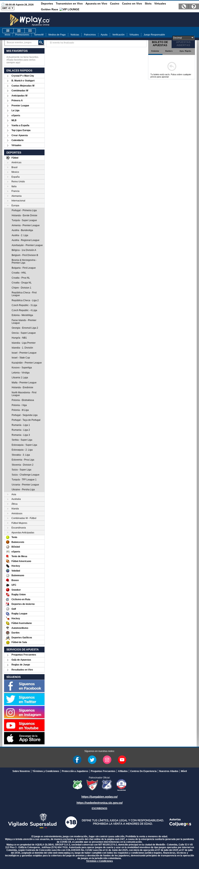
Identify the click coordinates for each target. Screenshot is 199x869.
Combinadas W (19, 90)
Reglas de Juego (20, 664)
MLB (14, 120)
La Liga (15, 110)
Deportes (47, 3)
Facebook (77, 760)
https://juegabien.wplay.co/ (99, 796)
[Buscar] (41, 42)
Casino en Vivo (132, 3)
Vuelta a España (20, 125)
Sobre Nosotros (21, 771)
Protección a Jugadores (75, 771)
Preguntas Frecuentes (23, 654)
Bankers (169, 51)
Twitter (92, 760)
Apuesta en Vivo (96, 3)
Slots (148, 3)
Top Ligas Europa (21, 130)
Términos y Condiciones (45, 771)
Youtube (122, 760)
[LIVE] (8, 30)
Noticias (75, 34)
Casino (114, 3)
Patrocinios (90, 34)
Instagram (107, 760)
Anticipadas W (19, 95)
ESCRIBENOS (99, 808)
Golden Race (49, 9)
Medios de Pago (57, 34)
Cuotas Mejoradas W (22, 85)
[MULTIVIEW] (30, 30)
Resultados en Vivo (22, 669)
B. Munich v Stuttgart (23, 80)
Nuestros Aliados (168, 771)
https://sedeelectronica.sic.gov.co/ (100, 802)
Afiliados (123, 771)
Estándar (155, 51)
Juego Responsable (154, 34)
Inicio (7, 34)
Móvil (184, 771)
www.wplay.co (65, 852)
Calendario (17, 140)
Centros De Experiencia (143, 771)
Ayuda (104, 34)
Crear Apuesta (19, 135)
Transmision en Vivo (69, 3)
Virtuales (160, 3)
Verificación (118, 34)
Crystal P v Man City (22, 75)
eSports (15, 115)
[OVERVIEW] (19, 30)
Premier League (20, 105)
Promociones (22, 34)
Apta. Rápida (185, 51)
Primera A (17, 100)
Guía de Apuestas (21, 659)
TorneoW (39, 34)
